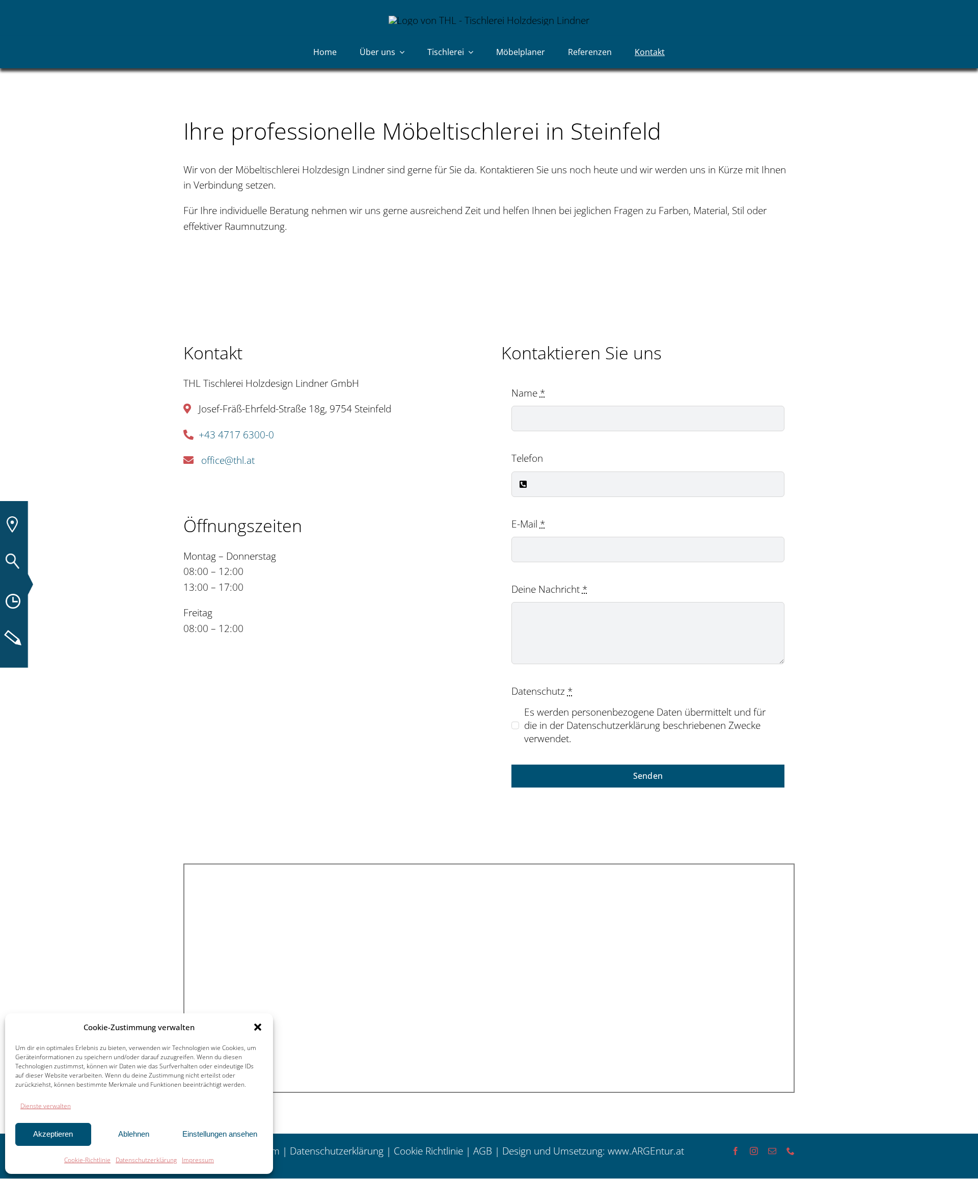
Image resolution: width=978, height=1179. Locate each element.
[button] (258, 1027)
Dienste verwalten (45, 1106)
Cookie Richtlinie (428, 1151)
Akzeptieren (53, 1134)
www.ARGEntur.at (646, 1151)
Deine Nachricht (549, 589)
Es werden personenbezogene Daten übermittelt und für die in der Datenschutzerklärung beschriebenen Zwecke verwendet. (645, 725)
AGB (482, 1151)
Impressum (198, 1160)
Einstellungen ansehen (219, 1134)
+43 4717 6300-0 (236, 434)
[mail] (772, 1151)
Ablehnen (133, 1134)
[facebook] (735, 1151)
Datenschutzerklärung (146, 1160)
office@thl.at (228, 460)
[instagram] (754, 1151)
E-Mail (528, 524)
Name (528, 393)
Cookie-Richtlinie (87, 1160)
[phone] (790, 1151)
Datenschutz (542, 691)
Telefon (527, 458)
